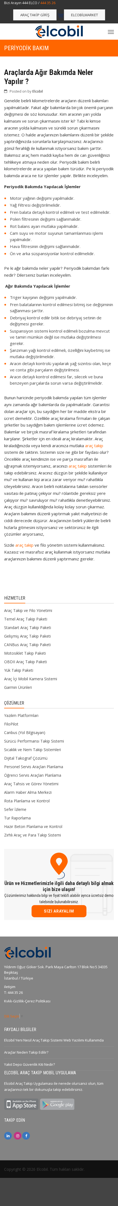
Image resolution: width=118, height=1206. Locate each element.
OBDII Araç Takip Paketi (25, 661)
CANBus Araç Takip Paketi (27, 644)
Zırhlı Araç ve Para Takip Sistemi (32, 835)
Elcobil (37, 91)
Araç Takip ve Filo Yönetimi (28, 610)
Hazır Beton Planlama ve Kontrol (33, 826)
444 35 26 (47, 2)
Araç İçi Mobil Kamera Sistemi (30, 678)
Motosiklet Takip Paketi (25, 653)
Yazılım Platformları (21, 715)
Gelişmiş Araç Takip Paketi (27, 636)
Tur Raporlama (17, 818)
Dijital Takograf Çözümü (25, 758)
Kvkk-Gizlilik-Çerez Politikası (27, 1001)
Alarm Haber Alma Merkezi (28, 792)
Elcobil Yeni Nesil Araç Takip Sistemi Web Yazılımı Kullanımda (54, 1040)
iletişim (9, 986)
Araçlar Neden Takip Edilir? (26, 1052)
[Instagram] (17, 1136)
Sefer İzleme (15, 809)
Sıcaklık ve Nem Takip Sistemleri (32, 749)
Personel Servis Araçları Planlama (33, 766)
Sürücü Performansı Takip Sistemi (34, 741)
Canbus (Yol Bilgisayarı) (24, 732)
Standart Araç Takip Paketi (27, 627)
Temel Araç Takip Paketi (25, 619)
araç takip (94, 445)
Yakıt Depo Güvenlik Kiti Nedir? (29, 1064)
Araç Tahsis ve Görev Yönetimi (31, 783)
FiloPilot (11, 724)
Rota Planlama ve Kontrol (27, 800)
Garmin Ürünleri (18, 687)
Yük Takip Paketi (18, 670)
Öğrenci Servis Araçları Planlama (32, 775)
